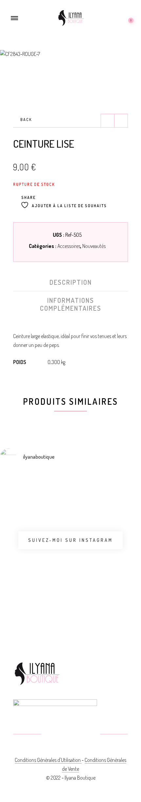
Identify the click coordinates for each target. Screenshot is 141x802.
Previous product (107, 120)
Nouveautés (94, 246)
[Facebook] (55, 734)
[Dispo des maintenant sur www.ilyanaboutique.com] (7, 606)
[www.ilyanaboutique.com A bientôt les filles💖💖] (55, 499)
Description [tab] (71, 282)
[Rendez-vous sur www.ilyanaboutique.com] (55, 602)
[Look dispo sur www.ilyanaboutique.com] (103, 602)
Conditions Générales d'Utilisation (48, 760)
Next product (121, 120)
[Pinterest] (70, 734)
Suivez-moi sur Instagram (70, 540)
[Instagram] (86, 734)
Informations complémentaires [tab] (70, 304)
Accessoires (68, 246)
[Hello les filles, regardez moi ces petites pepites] (103, 527)
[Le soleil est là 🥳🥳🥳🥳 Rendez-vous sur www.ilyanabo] (7, 508)
